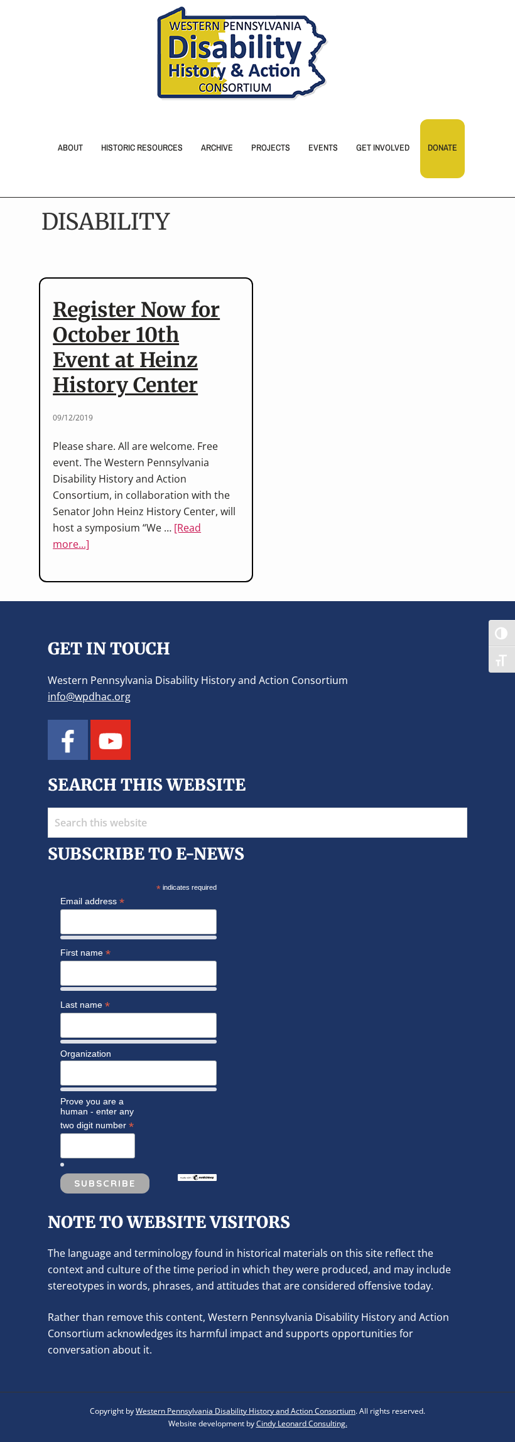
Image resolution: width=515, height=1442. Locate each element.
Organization (85, 1054)
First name (85, 953)
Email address (92, 901)
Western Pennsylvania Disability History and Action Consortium (245, 1411)
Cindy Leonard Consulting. (301, 1423)
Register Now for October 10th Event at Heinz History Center (136, 347)
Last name (85, 1005)
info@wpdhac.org (89, 696)
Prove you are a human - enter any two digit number (97, 1113)
